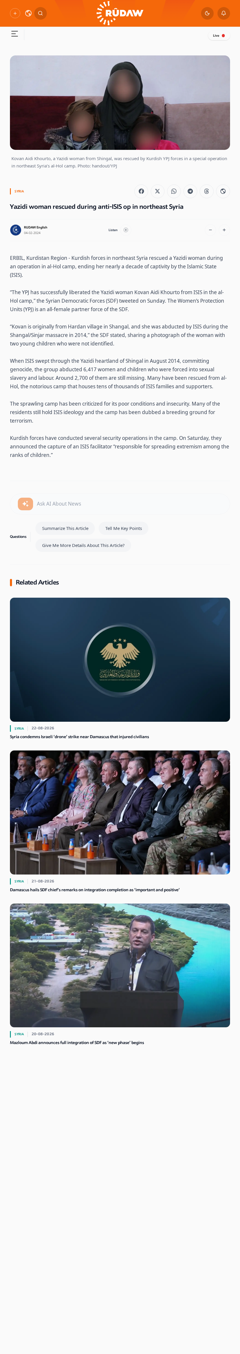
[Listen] (125, 230)
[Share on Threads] (206, 191)
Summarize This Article (65, 528)
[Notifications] (223, 13)
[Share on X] (157, 191)
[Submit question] (25, 504)
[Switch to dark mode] (207, 13)
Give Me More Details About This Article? (83, 545)
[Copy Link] (223, 191)
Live (216, 35)
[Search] (40, 13)
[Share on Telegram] (190, 191)
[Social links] (15, 13)
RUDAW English (35, 227)
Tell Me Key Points (123, 528)
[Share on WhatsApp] (174, 191)
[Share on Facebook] (141, 191)
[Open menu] (14, 34)
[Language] (28, 13)
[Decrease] (210, 230)
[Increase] (224, 230)
